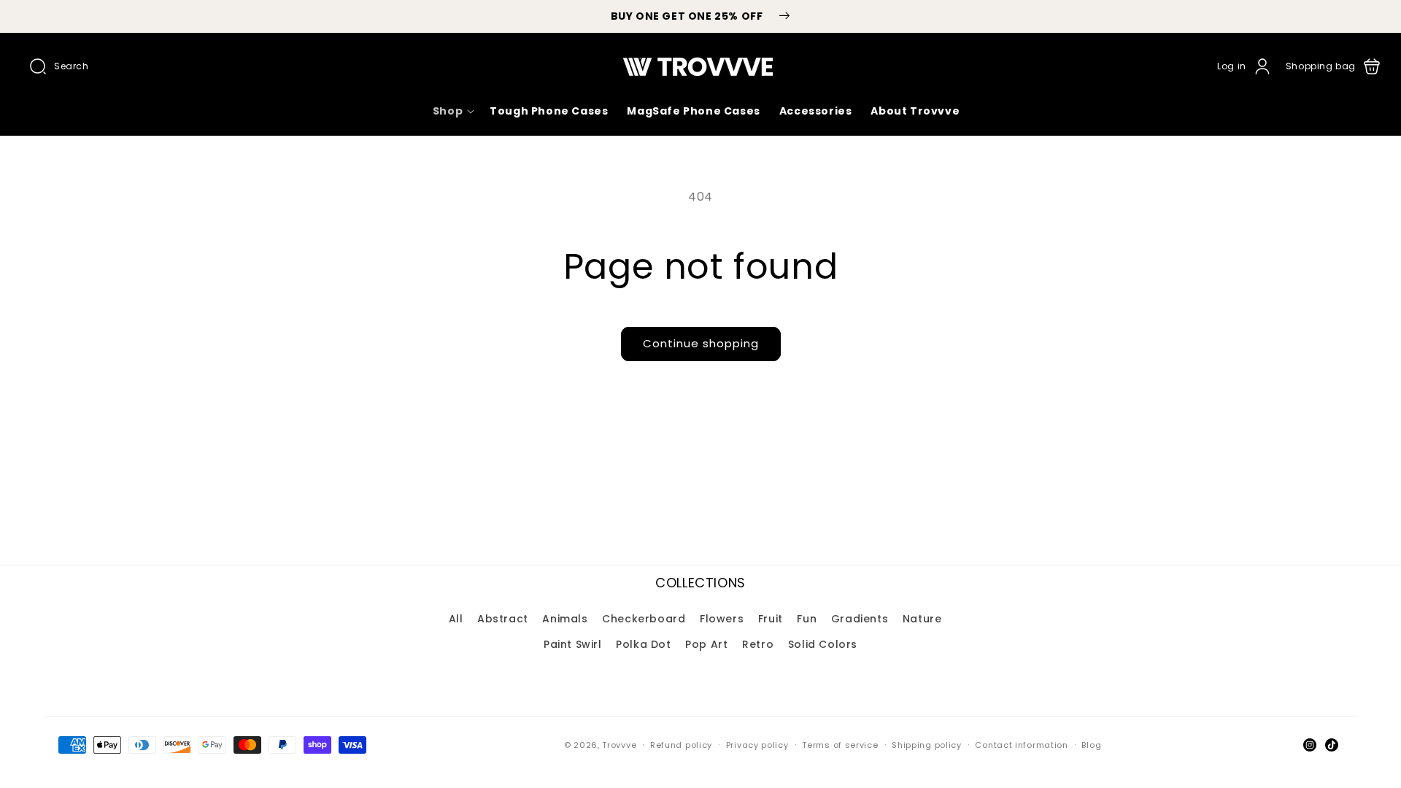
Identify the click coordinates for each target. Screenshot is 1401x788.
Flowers (722, 618)
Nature (922, 618)
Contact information (1021, 745)
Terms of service (840, 745)
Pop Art (706, 644)
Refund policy (681, 745)
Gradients (859, 618)
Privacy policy (757, 745)
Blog (1091, 745)
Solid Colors (822, 644)
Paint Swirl (573, 644)
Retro (757, 644)
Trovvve (619, 745)
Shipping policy (927, 745)
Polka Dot (643, 644)
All (456, 618)
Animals (564, 618)
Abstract (502, 618)
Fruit (770, 618)
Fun (807, 618)
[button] (59, 66)
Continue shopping (701, 343)
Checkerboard (643, 618)
